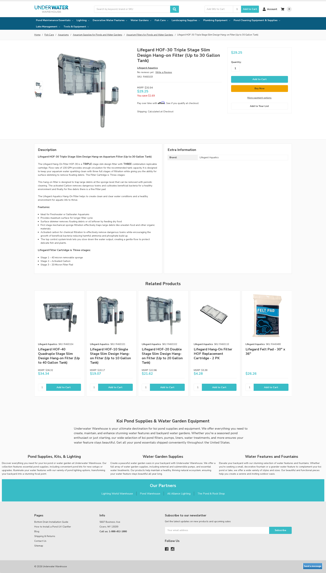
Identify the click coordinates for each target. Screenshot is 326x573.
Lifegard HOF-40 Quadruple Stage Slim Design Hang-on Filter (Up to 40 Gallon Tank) (59, 356)
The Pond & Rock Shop (211, 493)
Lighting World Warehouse (117, 493)
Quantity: (236, 62)
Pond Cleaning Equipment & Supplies (256, 20)
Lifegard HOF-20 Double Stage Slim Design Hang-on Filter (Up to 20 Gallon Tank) (162, 356)
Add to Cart (250, 9)
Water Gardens (140, 20)
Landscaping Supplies (185, 20)
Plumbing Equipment (215, 20)
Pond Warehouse (150, 493)
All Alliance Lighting (179, 493)
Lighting (82, 20)
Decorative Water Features (109, 20)
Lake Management (47, 26)
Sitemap (38, 545)
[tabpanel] (59, 343)
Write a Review (163, 72)
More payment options (259, 97)
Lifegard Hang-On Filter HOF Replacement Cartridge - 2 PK (213, 353)
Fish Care (160, 20)
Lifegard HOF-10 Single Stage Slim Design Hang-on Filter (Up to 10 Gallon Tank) (110, 356)
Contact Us (40, 541)
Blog (36, 531)
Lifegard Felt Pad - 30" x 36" (265, 351)
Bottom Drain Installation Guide (51, 522)
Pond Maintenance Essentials (53, 20)
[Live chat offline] (313, 566)
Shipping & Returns (44, 536)
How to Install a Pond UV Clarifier (52, 526)
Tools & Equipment (75, 26)
